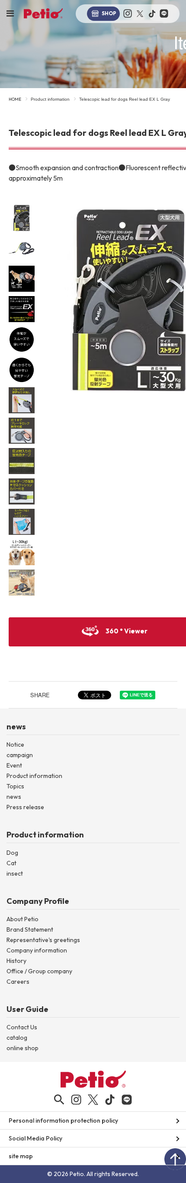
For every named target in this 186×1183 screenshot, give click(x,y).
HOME (15, 99)
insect (14, 873)
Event (14, 765)
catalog (16, 1037)
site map (21, 1156)
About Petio (22, 919)
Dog (12, 853)
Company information (36, 950)
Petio (43, 13)
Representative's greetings (43, 940)
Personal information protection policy (63, 1120)
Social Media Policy (35, 1138)
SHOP (109, 13)
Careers (17, 981)
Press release (25, 807)
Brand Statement (29, 929)
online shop (22, 1048)
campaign (19, 755)
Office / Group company (39, 971)
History (16, 961)
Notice (15, 744)
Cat (11, 863)
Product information (50, 99)
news (13, 797)
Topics (15, 786)
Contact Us (21, 1027)
